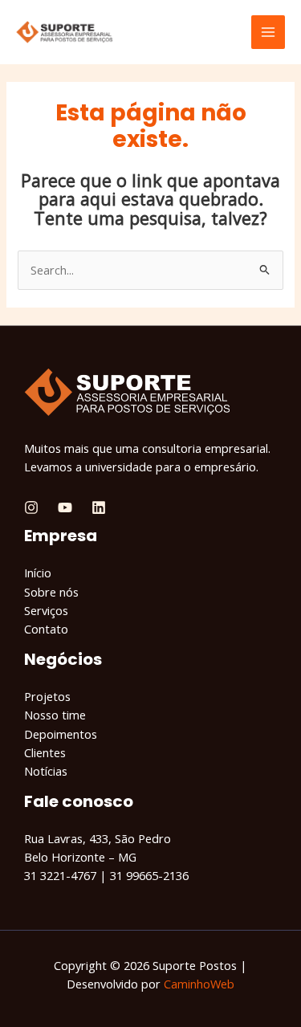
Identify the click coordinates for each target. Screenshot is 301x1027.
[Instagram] (31, 507)
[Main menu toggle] (268, 32)
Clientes (45, 752)
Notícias (45, 771)
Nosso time (55, 715)
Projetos (47, 696)
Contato (46, 629)
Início (37, 572)
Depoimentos (60, 734)
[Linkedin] (99, 507)
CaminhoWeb (199, 984)
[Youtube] (65, 507)
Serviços (46, 610)
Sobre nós (51, 592)
